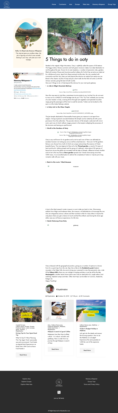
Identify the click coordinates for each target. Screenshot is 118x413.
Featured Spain (20, 328)
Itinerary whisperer (91, 379)
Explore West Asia (26, 384)
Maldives (94, 325)
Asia (49, 325)
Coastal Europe (20, 325)
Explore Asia (26, 379)
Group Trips (91, 381)
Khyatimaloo (19, 331)
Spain (17, 329)
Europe (32, 326)
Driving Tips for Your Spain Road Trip (26, 334)
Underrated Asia (53, 328)
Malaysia (62, 326)
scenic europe (30, 328)
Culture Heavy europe (22, 326)
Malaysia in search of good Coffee (59, 332)
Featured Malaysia (53, 326)
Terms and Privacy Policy (91, 384)
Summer (22, 329)
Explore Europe (26, 381)
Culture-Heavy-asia (57, 325)
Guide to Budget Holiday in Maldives (89, 330)
